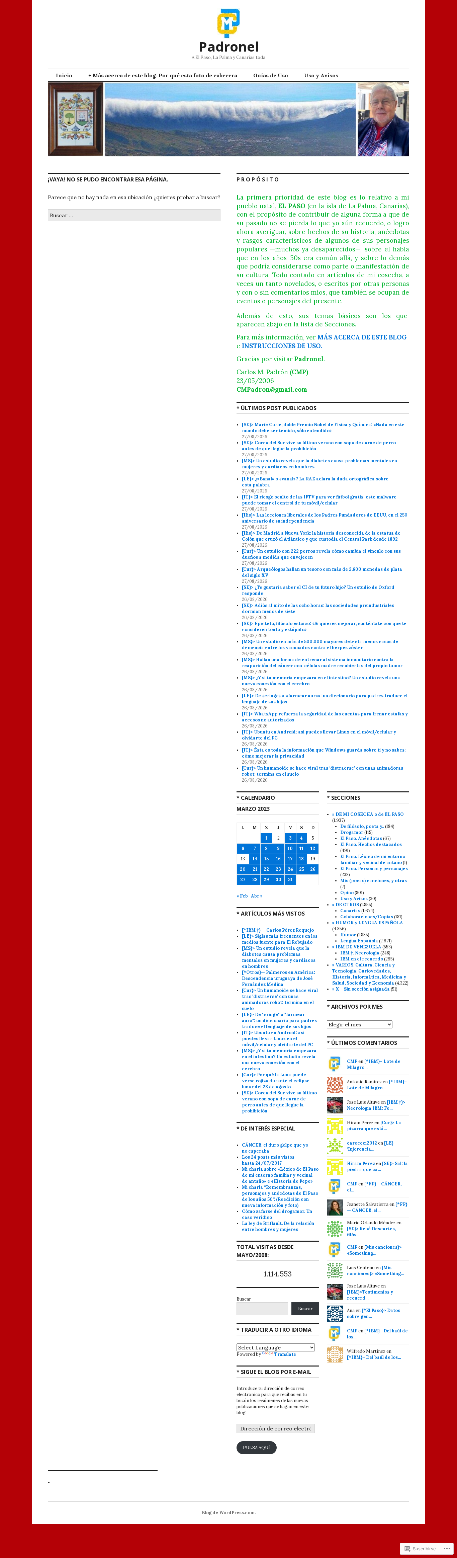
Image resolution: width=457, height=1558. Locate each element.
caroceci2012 (362, 1143)
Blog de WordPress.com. (229, 1512)
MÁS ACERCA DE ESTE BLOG (362, 337)
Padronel (228, 46)
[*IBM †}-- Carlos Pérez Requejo (278, 930)
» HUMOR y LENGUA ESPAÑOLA (367, 923)
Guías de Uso (270, 75)
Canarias (350, 911)
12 (312, 848)
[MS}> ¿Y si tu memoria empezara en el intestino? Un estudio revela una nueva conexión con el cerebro (279, 1060)
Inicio (64, 75)
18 (301, 859)
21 (255, 869)
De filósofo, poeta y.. (362, 826)
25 (301, 869)
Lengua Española (359, 941)
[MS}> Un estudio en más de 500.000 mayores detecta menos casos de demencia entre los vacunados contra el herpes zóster (320, 644)
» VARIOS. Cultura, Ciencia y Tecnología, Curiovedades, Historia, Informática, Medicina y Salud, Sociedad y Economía (369, 974)
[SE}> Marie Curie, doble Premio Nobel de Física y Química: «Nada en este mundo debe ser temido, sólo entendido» (323, 428)
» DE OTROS (345, 905)
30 (278, 879)
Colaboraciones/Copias (366, 917)
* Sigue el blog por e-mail (274, 1372)
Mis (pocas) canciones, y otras (373, 880)
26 (312, 869)
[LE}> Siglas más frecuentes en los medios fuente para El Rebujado (279, 939)
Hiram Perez (361, 1163)
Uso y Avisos (321, 75)
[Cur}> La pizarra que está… (374, 1126)
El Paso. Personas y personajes (374, 868)
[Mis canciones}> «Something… (374, 1250)
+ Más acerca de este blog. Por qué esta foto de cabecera (162, 75)
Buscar (244, 1299)
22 (266, 869)
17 (290, 859)
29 (266, 879)
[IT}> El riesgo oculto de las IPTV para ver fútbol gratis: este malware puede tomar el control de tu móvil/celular (319, 500)
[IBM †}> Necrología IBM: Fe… (376, 1105)
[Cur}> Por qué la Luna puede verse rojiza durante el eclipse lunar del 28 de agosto (275, 1081)
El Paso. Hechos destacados (371, 844)
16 (278, 859)
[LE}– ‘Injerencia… (371, 1146)
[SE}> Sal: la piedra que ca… (377, 1166)
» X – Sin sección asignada (361, 989)
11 (301, 848)
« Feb (242, 896)
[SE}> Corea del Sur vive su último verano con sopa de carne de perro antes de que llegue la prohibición (279, 1102)
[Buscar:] (134, 215)
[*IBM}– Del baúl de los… (374, 1357)
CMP (352, 1061)
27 (242, 879)
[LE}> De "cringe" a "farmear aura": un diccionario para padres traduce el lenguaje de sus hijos (279, 1020)
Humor (348, 935)
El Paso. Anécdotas (361, 838)
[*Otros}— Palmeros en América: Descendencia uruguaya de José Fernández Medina (278, 978)
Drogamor (351, 832)
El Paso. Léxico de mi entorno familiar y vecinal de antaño (372, 859)
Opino (347, 892)
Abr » (257, 896)
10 (290, 848)
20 (243, 869)
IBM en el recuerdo (361, 959)
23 (278, 869)
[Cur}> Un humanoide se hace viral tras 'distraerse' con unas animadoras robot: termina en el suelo (280, 999)
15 (266, 859)
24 (290, 869)
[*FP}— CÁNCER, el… (377, 1207)
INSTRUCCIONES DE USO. (282, 346)
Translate (285, 1354)
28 (255, 879)
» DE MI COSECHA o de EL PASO (368, 814)
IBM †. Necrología (359, 953)
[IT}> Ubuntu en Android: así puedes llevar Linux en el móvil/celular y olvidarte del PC (278, 1038)
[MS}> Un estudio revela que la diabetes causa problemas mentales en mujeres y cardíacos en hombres (278, 957)
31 (290, 879)
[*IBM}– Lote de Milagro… (377, 1085)
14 (255, 859)
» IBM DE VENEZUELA (356, 947)
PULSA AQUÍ (256, 1448)
